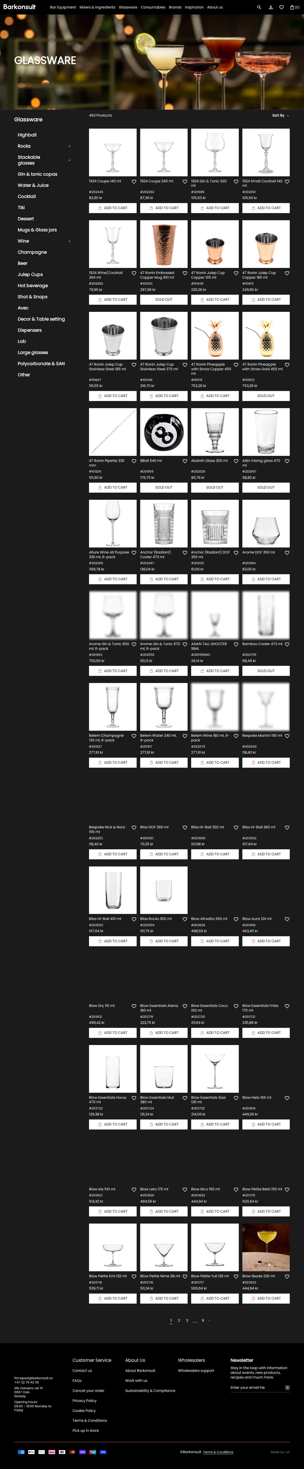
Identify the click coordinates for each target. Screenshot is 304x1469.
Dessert (26, 219)
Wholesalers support (196, 1370)
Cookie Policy (84, 1411)
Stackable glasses (29, 160)
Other (24, 375)
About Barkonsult (140, 1370)
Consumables (153, 7)
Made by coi (280, 1452)
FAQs (77, 1380)
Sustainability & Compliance (150, 1391)
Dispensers (30, 330)
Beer (22, 263)
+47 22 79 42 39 (26, 1382)
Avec (23, 308)
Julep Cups (30, 274)
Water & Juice (33, 185)
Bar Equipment (63, 7)
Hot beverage (33, 285)
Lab (22, 341)
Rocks (24, 146)
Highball (27, 135)
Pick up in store (86, 1430)
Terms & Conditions (90, 1420)
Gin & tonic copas (37, 174)
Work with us (136, 1380)
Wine (23, 241)
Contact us (82, 1370)
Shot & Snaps (32, 297)
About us (215, 7)
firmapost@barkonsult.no (33, 1378)
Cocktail (27, 196)
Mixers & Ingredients (97, 7)
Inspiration (194, 7)
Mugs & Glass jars (37, 230)
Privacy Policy (85, 1401)
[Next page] (209, 1320)
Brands (175, 7)
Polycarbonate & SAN (41, 363)
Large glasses (33, 352)
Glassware (128, 7)
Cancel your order (88, 1391)
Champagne (32, 252)
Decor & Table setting (41, 319)
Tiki (21, 207)
